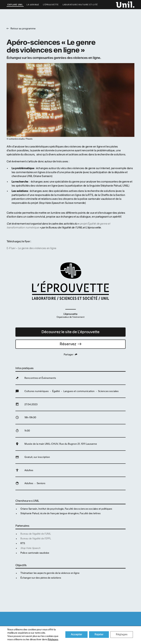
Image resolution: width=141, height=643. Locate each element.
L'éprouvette (51, 5)
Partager (68, 354)
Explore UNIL (15, 5)
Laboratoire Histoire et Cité (80, 5)
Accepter (76, 634)
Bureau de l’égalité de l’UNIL (35, 534)
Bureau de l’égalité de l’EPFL (35, 538)
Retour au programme (23, 28)
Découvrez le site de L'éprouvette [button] (70, 332)
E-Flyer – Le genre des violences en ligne (31, 248)
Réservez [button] (68, 344)
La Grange (33, 5)
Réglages (53, 639)
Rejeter (99, 634)
